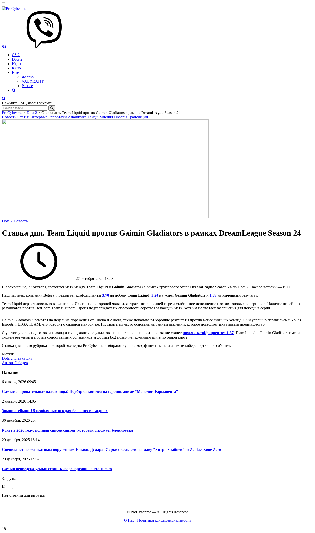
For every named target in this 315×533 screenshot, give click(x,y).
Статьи (23, 117)
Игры (16, 64)
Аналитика (77, 117)
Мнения (106, 117)
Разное (27, 86)
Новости (9, 117)
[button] (4, 46)
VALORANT (33, 81)
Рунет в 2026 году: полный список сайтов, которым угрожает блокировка (67, 430)
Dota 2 (17, 59)
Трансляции (138, 117)
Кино (16, 68)
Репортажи (57, 117)
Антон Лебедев (15, 363)
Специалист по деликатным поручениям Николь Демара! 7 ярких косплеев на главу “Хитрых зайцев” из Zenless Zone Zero (111, 449)
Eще (15, 72)
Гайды (93, 117)
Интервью (38, 117)
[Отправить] (51, 108)
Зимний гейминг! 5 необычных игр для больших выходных (55, 411)
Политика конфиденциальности (164, 520)
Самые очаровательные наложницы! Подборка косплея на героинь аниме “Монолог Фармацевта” (90, 391)
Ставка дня (23, 358)
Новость (21, 221)
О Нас (129, 520)
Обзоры (120, 117)
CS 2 (16, 55)
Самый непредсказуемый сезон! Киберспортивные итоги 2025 (57, 469)
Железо (28, 77)
